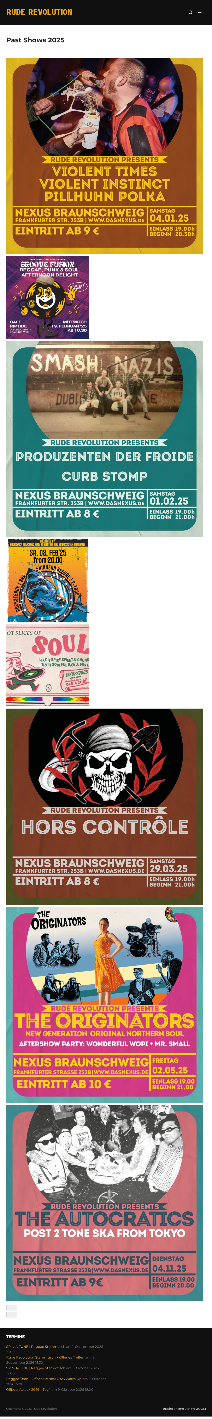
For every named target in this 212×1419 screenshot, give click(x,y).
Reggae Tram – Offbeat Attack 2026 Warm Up (44, 1379)
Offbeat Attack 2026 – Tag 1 (28, 1390)
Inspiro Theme (173, 1409)
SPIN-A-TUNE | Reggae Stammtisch (35, 1347)
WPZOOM (198, 1409)
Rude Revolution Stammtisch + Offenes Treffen (45, 1357)
